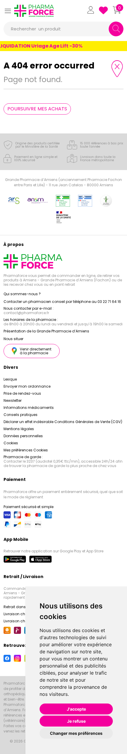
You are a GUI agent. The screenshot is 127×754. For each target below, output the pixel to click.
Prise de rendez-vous (22, 393)
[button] (8, 10)
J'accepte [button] (76, 708)
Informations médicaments (29, 407)
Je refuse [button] (76, 721)
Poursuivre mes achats (37, 108)
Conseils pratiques (21, 414)
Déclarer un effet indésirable (28, 422)
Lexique (10, 379)
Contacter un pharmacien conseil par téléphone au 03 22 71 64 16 (62, 301)
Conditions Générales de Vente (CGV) (88, 422)
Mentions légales (19, 429)
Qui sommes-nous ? (22, 293)
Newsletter (13, 400)
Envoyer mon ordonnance (27, 386)
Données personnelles (23, 436)
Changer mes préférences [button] (76, 733)
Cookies (11, 443)
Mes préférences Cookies (26, 450)
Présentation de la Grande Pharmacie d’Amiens (46, 331)
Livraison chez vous (21, 614)
